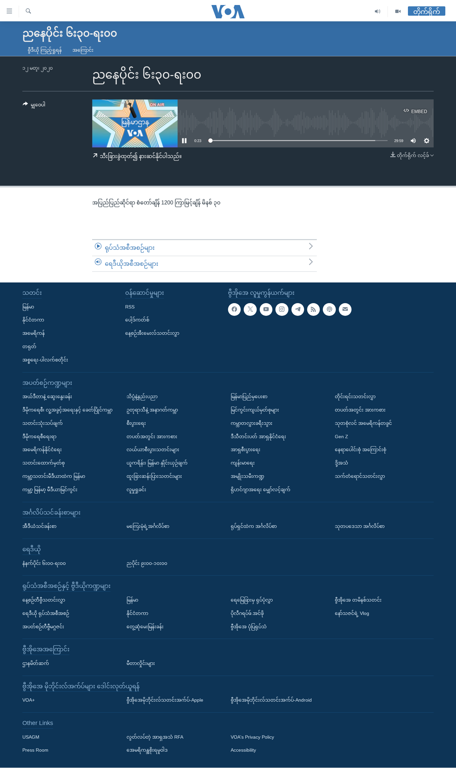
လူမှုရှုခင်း (136, 489)
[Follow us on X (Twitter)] (250, 309)
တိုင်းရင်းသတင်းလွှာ (355, 397)
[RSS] (313, 309)
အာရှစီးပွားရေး (245, 450)
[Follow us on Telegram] (297, 309)
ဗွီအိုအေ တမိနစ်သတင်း (358, 600)
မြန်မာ (28, 306)
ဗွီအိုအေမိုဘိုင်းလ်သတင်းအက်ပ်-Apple (165, 700)
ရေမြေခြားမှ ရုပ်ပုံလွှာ (252, 600)
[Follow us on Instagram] (281, 309)
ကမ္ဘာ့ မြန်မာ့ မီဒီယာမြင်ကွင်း (49, 489)
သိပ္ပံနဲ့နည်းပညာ (142, 397)
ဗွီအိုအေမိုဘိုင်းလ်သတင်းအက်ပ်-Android (271, 700)
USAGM (30, 737)
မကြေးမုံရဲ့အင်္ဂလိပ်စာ (148, 526)
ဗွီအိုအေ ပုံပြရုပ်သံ (249, 626)
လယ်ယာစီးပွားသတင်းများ (153, 450)
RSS (130, 306)
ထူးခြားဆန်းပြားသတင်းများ (154, 476)
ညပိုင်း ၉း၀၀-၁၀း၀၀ (147, 563)
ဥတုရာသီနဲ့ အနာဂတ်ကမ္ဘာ (152, 410)
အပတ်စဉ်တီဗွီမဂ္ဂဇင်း (43, 626)
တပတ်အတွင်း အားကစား (152, 436)
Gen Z (341, 436)
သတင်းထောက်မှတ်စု (43, 463)
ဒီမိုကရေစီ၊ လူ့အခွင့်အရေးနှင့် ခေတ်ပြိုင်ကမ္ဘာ (67, 410)
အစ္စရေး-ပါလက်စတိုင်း (45, 359)
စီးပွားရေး (136, 423)
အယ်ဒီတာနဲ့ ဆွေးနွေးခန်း (47, 397)
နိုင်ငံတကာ (33, 320)
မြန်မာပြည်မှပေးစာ (249, 397)
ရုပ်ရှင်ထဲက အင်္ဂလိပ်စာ (254, 526)
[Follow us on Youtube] (266, 309)
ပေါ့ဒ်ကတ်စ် (137, 320)
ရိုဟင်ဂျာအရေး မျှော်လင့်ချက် (260, 489)
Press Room (35, 750)
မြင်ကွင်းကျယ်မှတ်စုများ (255, 410)
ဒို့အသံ (341, 463)
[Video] (398, 11)
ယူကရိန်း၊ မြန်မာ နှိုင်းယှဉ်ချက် (157, 463)
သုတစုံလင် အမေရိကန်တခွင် (363, 423)
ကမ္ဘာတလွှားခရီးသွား (251, 423)
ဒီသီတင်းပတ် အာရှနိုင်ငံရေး (258, 436)
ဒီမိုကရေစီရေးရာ (39, 436)
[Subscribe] (345, 309)
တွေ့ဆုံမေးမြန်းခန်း (145, 626)
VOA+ (28, 700)
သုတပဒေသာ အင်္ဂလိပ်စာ (360, 526)
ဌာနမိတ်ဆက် (35, 663)
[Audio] (378, 11)
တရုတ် (29, 346)
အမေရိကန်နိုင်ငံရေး (42, 450)
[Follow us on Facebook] (234, 309)
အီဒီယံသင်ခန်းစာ (39, 526)
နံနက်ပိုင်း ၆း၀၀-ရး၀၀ (44, 563)
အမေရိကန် (33, 333)
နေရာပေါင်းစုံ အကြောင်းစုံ (360, 450)
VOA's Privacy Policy (252, 737)
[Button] (34, 106)
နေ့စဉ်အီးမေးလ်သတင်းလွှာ (152, 333)
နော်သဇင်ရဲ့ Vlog (352, 613)
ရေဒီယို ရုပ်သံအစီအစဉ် (45, 613)
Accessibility (243, 750)
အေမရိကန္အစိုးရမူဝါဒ (147, 750)
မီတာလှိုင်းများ (141, 663)
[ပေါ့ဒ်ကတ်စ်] (329, 309)
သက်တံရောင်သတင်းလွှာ (360, 476)
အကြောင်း (82, 50)
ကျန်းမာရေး (243, 463)
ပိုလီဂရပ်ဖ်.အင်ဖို (247, 613)
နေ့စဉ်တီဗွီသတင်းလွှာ (43, 600)
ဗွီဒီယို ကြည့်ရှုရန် (45, 50)
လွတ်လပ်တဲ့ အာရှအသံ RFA (155, 737)
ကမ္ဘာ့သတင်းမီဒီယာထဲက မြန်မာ (53, 476)
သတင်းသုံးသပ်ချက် (42, 423)
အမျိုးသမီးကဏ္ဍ (247, 476)
